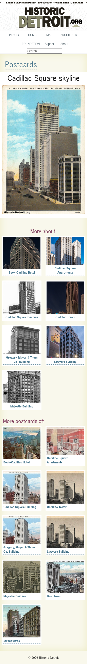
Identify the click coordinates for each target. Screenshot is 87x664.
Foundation (31, 44)
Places (14, 35)
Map (49, 35)
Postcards (21, 65)
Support (50, 44)
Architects (69, 35)
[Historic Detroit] (43, 15)
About (64, 44)
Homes (33, 35)
